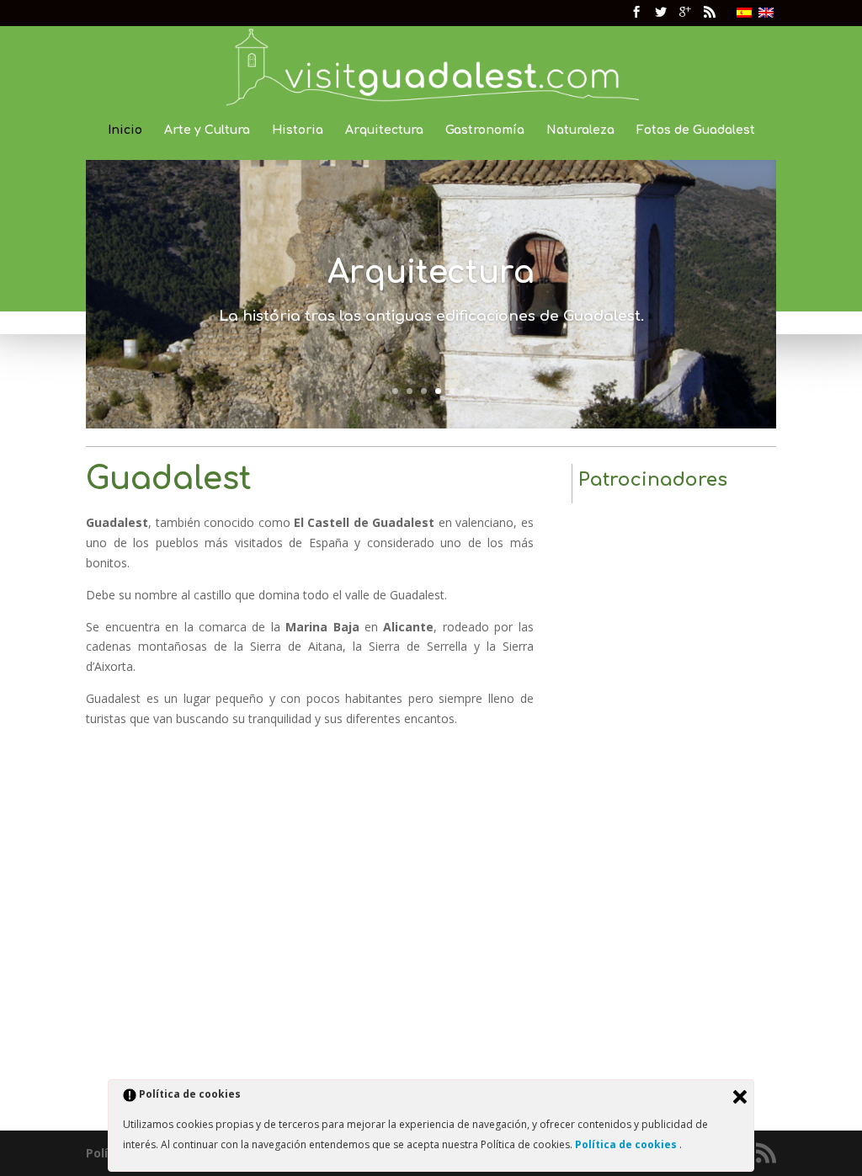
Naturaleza (580, 130)
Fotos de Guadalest (695, 130)
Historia (297, 130)
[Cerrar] (740, 1097)
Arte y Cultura (207, 130)
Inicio (125, 130)
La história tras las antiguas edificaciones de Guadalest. (431, 316)
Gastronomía (484, 130)
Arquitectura (384, 130)
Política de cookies (627, 1144)
